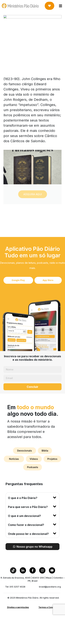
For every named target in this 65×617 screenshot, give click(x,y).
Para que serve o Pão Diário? (28, 507)
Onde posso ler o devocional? (28, 534)
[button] (32, 497)
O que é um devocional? (24, 516)
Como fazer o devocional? (26, 525)
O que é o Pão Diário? (22, 498)
